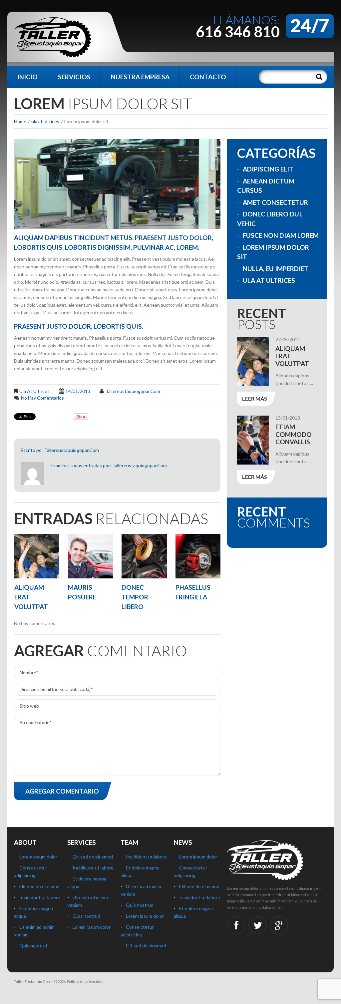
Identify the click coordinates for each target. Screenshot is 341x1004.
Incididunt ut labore (39, 897)
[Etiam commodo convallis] (253, 440)
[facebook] (236, 925)
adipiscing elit (268, 169)
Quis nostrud (33, 945)
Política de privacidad (85, 981)
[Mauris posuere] (90, 556)
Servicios (74, 77)
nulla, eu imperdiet (275, 268)
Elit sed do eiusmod (39, 886)
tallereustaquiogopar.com (133, 391)
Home (20, 121)
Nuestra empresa (140, 77)
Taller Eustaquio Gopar (33, 981)
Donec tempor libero (135, 596)
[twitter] (257, 925)
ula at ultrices (45, 121)
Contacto (208, 77)
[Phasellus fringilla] (197, 556)
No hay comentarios (42, 398)
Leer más (254, 398)
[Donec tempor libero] (144, 556)
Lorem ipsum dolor (38, 856)
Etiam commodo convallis (293, 434)
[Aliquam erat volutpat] (36, 556)
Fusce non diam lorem (281, 235)
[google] (279, 925)
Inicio (27, 77)
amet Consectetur (275, 202)
